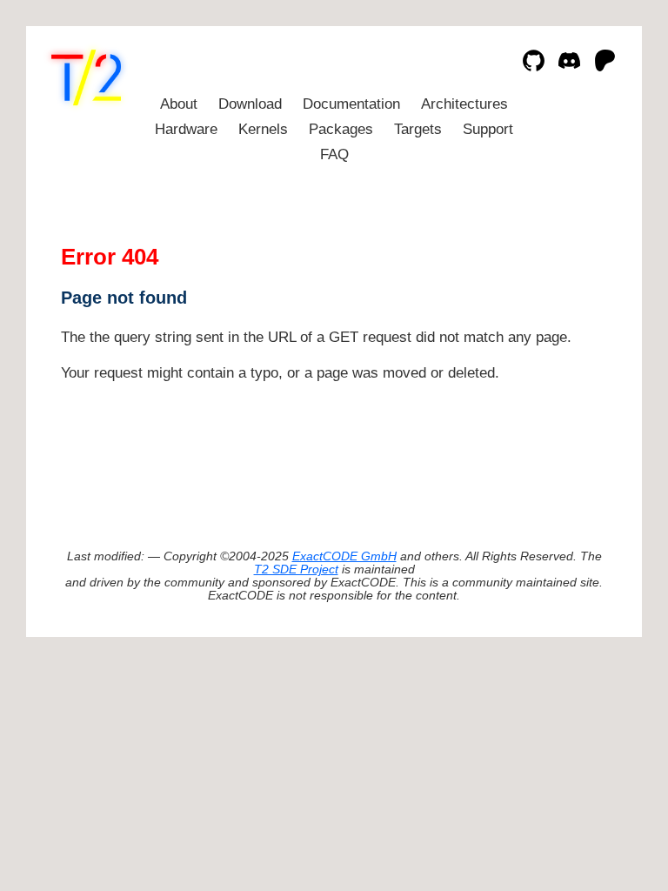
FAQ (334, 154)
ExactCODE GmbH (344, 556)
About (178, 104)
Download (250, 104)
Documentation (351, 104)
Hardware (186, 129)
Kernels (263, 129)
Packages (341, 129)
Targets (418, 129)
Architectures (464, 104)
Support (488, 129)
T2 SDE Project (296, 569)
